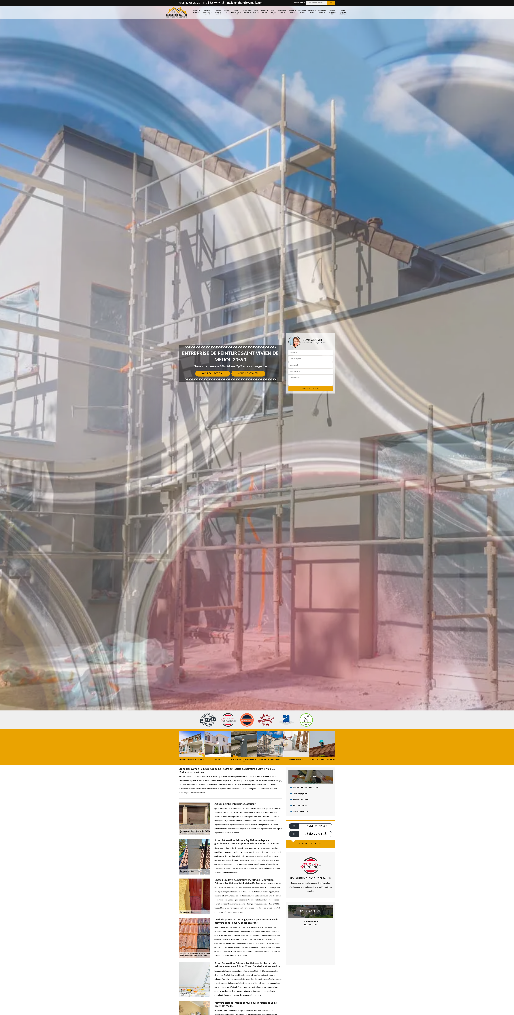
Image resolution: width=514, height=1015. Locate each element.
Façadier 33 (226, 11)
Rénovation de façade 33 (282, 11)
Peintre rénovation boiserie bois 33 (343, 12)
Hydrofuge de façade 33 (292, 11)
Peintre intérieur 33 (273, 12)
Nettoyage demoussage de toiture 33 (207, 12)
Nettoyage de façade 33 (312, 11)
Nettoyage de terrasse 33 (322, 11)
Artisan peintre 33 (256, 11)
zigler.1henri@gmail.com (246, 3)
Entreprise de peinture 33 (196, 11)
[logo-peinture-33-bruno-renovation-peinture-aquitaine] (176, 12)
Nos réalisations (213, 373)
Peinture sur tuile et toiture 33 (264, 12)
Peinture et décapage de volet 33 (332, 12)
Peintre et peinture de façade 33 (218, 12)
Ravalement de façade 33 (302, 11)
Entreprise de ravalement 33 (247, 11)
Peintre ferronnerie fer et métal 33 (236, 12)
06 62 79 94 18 (215, 3)
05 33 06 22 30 (191, 3)
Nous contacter (248, 373)
